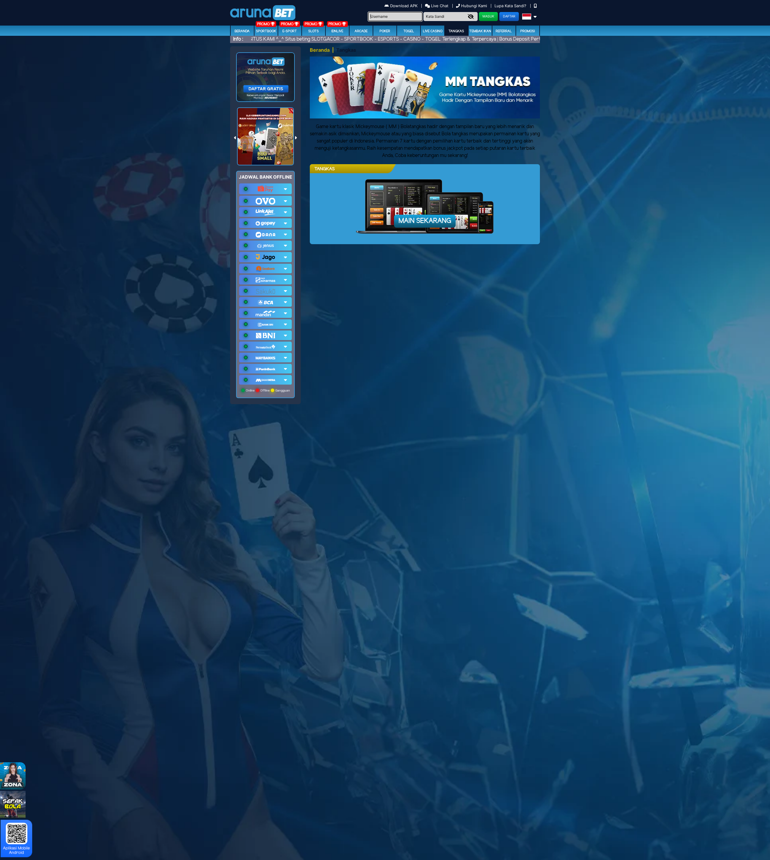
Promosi (527, 31)
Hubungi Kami (474, 5)
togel (408, 31)
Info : (238, 39)
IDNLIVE (337, 31)
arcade (361, 31)
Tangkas (456, 31)
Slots (313, 31)
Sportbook (266, 31)
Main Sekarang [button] (425, 221)
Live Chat (439, 5)
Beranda (242, 31)
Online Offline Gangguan (267, 390)
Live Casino (432, 31)
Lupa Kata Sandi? (511, 5)
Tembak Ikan (480, 31)
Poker (385, 31)
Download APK (404, 5)
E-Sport (289, 31)
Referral (504, 31)
